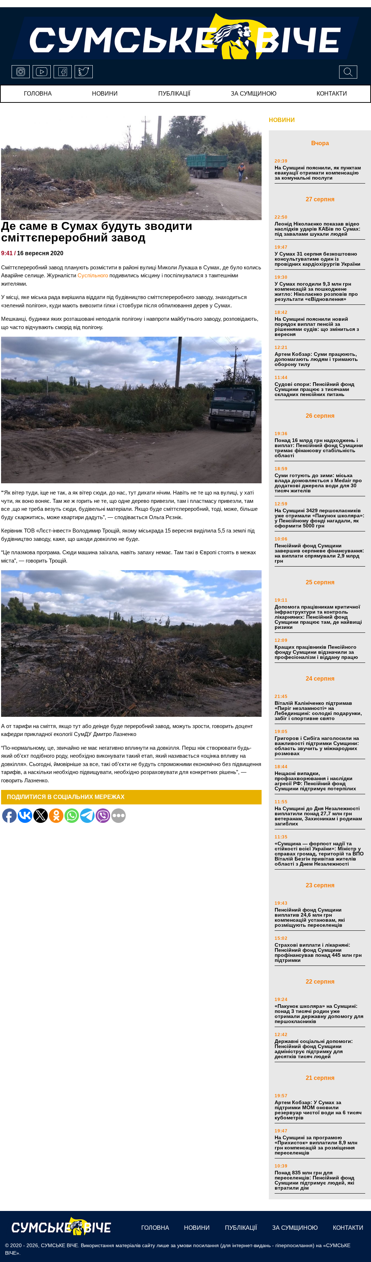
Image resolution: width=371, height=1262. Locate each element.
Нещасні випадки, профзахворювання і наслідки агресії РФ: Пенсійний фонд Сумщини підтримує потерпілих (315, 780)
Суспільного (93, 275)
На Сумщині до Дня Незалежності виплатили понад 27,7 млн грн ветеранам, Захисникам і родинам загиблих (318, 815)
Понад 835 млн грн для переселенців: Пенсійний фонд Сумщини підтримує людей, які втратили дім (314, 1180)
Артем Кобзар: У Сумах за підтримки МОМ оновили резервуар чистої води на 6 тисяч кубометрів (318, 1109)
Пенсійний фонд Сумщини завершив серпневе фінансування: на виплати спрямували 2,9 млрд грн (319, 553)
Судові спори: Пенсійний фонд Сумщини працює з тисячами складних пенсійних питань (314, 389)
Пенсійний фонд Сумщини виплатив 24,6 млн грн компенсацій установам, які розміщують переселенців (310, 917)
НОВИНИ (282, 120)
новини (105, 94)
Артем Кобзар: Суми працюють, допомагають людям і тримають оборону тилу (316, 359)
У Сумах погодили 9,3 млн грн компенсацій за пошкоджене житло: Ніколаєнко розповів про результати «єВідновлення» (316, 291)
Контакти (332, 94)
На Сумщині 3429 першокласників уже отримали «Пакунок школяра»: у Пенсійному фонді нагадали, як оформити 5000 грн (319, 518)
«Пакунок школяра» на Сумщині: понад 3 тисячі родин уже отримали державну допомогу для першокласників (319, 1013)
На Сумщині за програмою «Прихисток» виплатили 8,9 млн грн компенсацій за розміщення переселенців (316, 1145)
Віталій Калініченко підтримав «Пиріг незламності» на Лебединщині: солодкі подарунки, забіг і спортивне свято (318, 710)
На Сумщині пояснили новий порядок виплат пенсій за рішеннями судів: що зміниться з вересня (317, 326)
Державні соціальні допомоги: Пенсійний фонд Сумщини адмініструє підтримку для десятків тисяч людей (314, 1048)
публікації (174, 94)
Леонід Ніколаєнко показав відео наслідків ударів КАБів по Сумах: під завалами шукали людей (317, 229)
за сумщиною (253, 94)
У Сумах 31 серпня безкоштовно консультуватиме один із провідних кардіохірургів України (317, 259)
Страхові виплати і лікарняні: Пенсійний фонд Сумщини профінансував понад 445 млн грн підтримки (318, 952)
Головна (38, 94)
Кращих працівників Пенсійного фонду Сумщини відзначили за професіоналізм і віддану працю (316, 652)
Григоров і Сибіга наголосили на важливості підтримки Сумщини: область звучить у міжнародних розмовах (317, 745)
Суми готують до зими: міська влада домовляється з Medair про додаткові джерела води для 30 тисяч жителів (318, 482)
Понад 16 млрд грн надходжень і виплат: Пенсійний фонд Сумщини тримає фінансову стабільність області (319, 447)
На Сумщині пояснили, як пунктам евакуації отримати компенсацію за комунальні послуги (318, 173)
